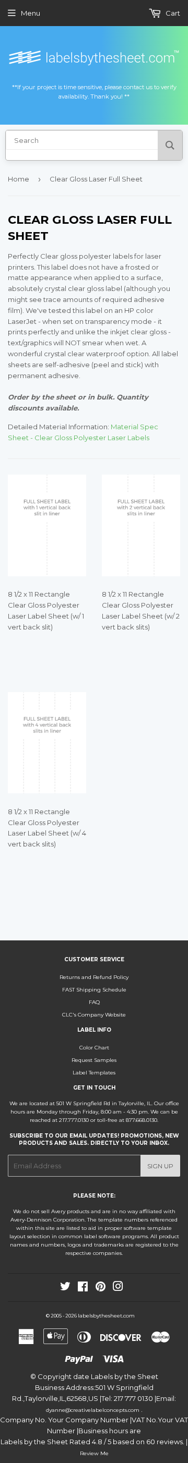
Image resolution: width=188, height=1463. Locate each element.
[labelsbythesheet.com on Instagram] (118, 1288)
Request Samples (94, 1060)
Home (18, 179)
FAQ (94, 1002)
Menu (30, 13)
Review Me (94, 1453)
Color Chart (94, 1047)
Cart (172, 13)
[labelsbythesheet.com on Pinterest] (100, 1288)
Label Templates (94, 1072)
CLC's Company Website (94, 1014)
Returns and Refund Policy (94, 977)
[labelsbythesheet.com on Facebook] (82, 1288)
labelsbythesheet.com (106, 1315)
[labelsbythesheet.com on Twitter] (65, 1288)
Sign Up (160, 1166)
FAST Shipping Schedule (94, 989)
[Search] (170, 145)
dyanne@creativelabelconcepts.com (93, 1410)
